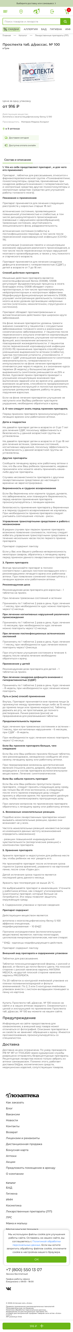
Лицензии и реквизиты (23, 1138)
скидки (11, 29)
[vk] (8, 1289)
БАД (44, 29)
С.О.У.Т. (9, 1315)
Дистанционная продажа (24, 1144)
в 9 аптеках (12, 128)
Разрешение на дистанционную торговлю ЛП (26, 1311)
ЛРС (9, 1217)
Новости (12, 1120)
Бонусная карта (17, 1150)
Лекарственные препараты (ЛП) (29, 1211)
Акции (10, 1161)
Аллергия (31, 29)
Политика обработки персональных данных (26, 1310)
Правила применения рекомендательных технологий (30, 1306)
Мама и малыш (16, 1223)
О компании (15, 1173)
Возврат (12, 1132)
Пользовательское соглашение (20, 1308)
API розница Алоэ (14, 1317)
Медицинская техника (22, 1229)
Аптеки (11, 1156)
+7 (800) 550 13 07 (24, 1269)
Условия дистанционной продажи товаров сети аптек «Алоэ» (33, 1313)
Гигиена (56, 29)
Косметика (13, 1205)
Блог (9, 1108)
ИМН (68, 29)
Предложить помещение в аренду (30, 1167)
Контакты (13, 1126)
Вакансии (13, 1114)
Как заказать (15, 1102)
